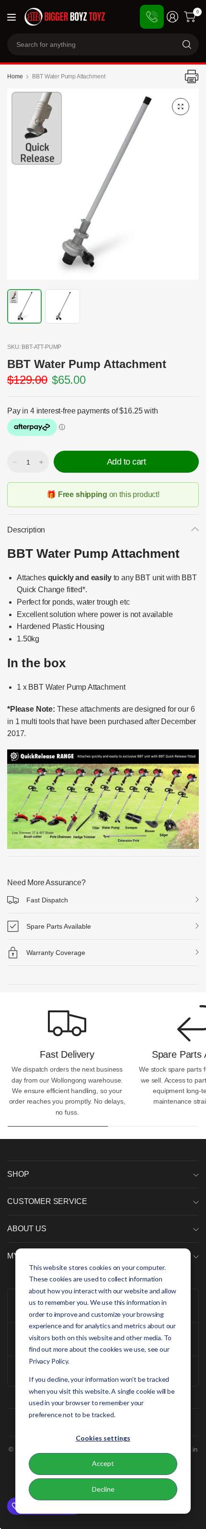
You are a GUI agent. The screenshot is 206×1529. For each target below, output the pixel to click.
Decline (103, 1489)
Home (15, 76)
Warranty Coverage (55, 952)
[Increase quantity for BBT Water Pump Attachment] (41, 462)
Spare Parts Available (58, 926)
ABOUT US (26, 1229)
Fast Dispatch (47, 900)
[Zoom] (180, 106)
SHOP (18, 1174)
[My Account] (172, 16)
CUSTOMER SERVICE (47, 1201)
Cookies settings (103, 1438)
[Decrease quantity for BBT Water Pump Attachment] (15, 462)
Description (26, 530)
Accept (103, 1463)
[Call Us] (152, 17)
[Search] (187, 44)
